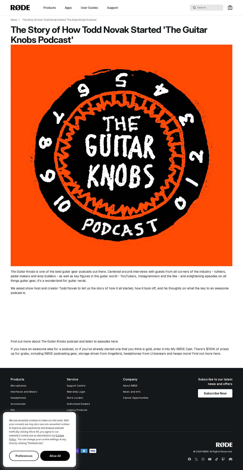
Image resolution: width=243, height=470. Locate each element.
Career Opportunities (136, 397)
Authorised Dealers (78, 403)
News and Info (132, 391)
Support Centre (76, 385)
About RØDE (130, 385)
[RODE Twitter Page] (196, 459)
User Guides (89, 7)
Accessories (18, 403)
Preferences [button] (24, 455)
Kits (13, 409)
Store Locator (75, 397)
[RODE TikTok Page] (216, 459)
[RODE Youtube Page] (209, 459)
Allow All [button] (55, 455)
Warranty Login (76, 391)
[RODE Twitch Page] (223, 459)
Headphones (18, 397)
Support (112, 7)
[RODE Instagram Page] (203, 459)
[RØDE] (20, 7)
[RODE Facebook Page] (189, 459)
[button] (230, 7)
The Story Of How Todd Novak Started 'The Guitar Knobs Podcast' (59, 19)
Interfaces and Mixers (24, 391)
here (114, 341)
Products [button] (49, 7)
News (14, 19)
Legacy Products (77, 409)
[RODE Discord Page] (230, 459)
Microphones (18, 385)
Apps (68, 7)
